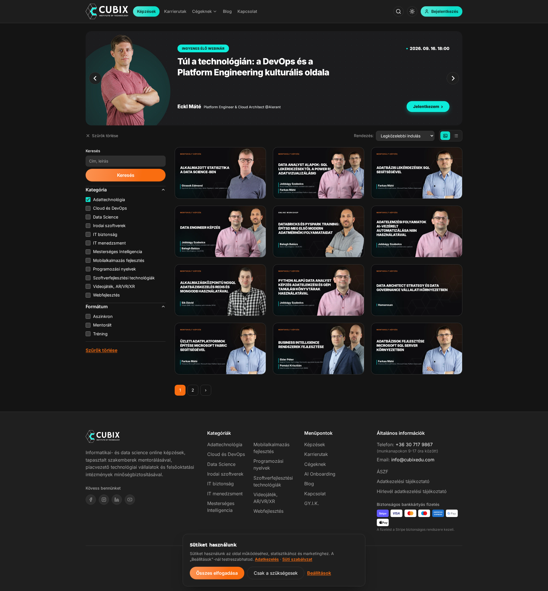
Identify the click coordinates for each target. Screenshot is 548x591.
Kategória (96, 190)
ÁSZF (382, 471)
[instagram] (104, 499)
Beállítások (319, 573)
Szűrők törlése (105, 135)
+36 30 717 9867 (414, 444)
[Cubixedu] (107, 11)
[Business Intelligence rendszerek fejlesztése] (318, 348)
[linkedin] (117, 499)
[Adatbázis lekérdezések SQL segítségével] (416, 173)
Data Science (221, 464)
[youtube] (130, 499)
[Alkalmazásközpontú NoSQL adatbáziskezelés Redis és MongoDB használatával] (220, 290)
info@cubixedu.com (412, 459)
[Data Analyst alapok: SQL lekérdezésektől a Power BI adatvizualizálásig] (318, 173)
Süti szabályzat (297, 559)
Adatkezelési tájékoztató (403, 481)
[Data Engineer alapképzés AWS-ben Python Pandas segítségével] (220, 231)
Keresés (93, 151)
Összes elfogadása (217, 573)
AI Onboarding (319, 474)
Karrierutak (316, 454)
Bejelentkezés (444, 11)
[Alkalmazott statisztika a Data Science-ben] (220, 173)
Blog (309, 483)
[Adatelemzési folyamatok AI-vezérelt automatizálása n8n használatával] (416, 231)
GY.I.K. (311, 503)
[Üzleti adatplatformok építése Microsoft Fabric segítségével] (220, 348)
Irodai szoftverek (225, 474)
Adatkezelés (267, 559)
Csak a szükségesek (276, 573)
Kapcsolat (315, 493)
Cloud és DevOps (226, 454)
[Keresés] (398, 11)
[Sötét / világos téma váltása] (412, 11)
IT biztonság (220, 483)
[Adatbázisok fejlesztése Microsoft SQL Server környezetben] (416, 348)
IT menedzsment (225, 493)
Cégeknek (315, 464)
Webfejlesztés (268, 511)
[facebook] (91, 499)
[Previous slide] (95, 78)
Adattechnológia (224, 444)
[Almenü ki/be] (215, 11)
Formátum (97, 306)
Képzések (146, 11)
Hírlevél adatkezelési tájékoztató (412, 491)
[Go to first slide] (453, 78)
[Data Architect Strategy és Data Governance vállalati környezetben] (416, 290)
